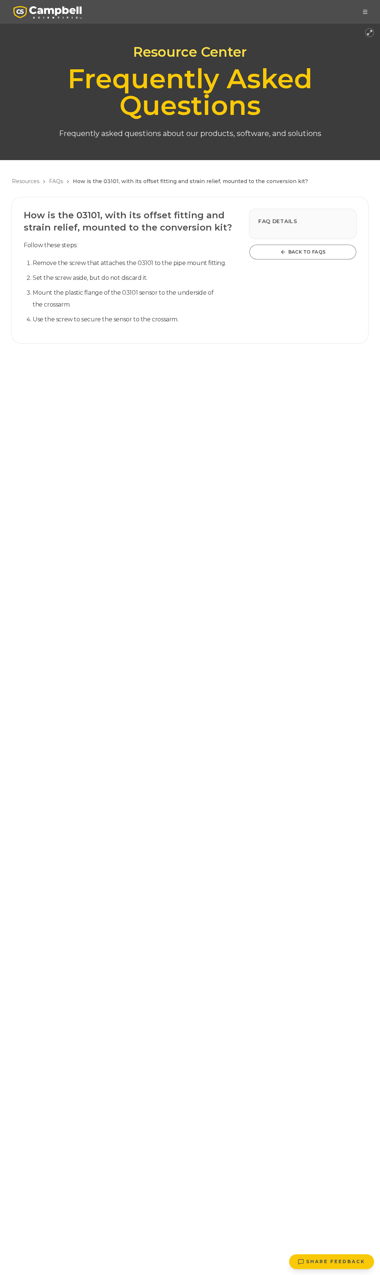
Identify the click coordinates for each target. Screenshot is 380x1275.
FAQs (56, 181)
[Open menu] (365, 12)
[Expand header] (369, 32)
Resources (25, 181)
